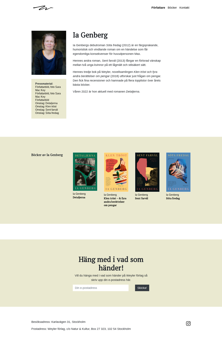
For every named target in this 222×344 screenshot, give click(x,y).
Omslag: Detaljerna (46, 103)
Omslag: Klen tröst (45, 106)
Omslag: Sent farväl (46, 109)
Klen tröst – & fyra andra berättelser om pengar (115, 201)
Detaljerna (79, 197)
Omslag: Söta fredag (47, 113)
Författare (158, 7)
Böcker (172, 7)
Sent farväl (141, 198)
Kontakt (184, 7)
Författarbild (42, 100)
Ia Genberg (79, 193)
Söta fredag (173, 198)
